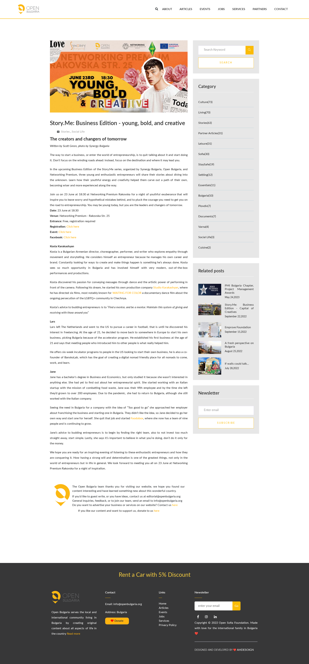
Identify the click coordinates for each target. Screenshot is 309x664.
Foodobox (137, 418)
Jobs (162, 616)
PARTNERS (260, 9)
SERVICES (238, 9)
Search (226, 62)
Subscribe (226, 423)
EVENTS (205, 9)
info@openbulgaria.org (127, 604)
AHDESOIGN (245, 649)
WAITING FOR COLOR (126, 293)
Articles (163, 607)
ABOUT (167, 9)
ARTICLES (186, 9)
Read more (73, 633)
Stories (65, 131)
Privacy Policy (167, 625)
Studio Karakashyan (165, 287)
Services (164, 620)
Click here (73, 226)
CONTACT (281, 9)
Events (163, 612)
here (175, 505)
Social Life (78, 131)
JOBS (221, 9)
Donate (118, 621)
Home (162, 603)
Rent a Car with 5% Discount (154, 575)
